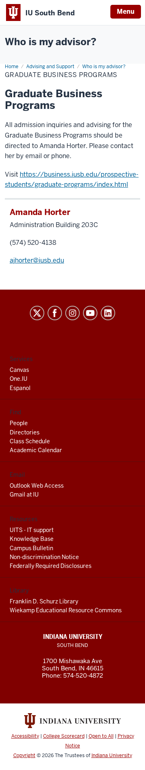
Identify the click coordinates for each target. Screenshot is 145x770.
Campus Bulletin (31, 548)
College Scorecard (64, 736)
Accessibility (25, 736)
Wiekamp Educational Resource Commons (66, 610)
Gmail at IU (24, 494)
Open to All (101, 736)
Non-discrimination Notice (44, 557)
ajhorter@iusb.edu (37, 260)
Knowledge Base (32, 539)
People (19, 423)
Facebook (55, 313)
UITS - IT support (32, 530)
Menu (126, 11)
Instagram (72, 313)
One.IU (18, 378)
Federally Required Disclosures (50, 566)
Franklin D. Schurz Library (44, 601)
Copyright (24, 755)
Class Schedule (30, 441)
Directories (24, 432)
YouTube (90, 313)
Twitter (37, 313)
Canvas (19, 370)
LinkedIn (108, 313)
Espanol (20, 388)
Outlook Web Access (37, 485)
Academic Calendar (36, 450)
